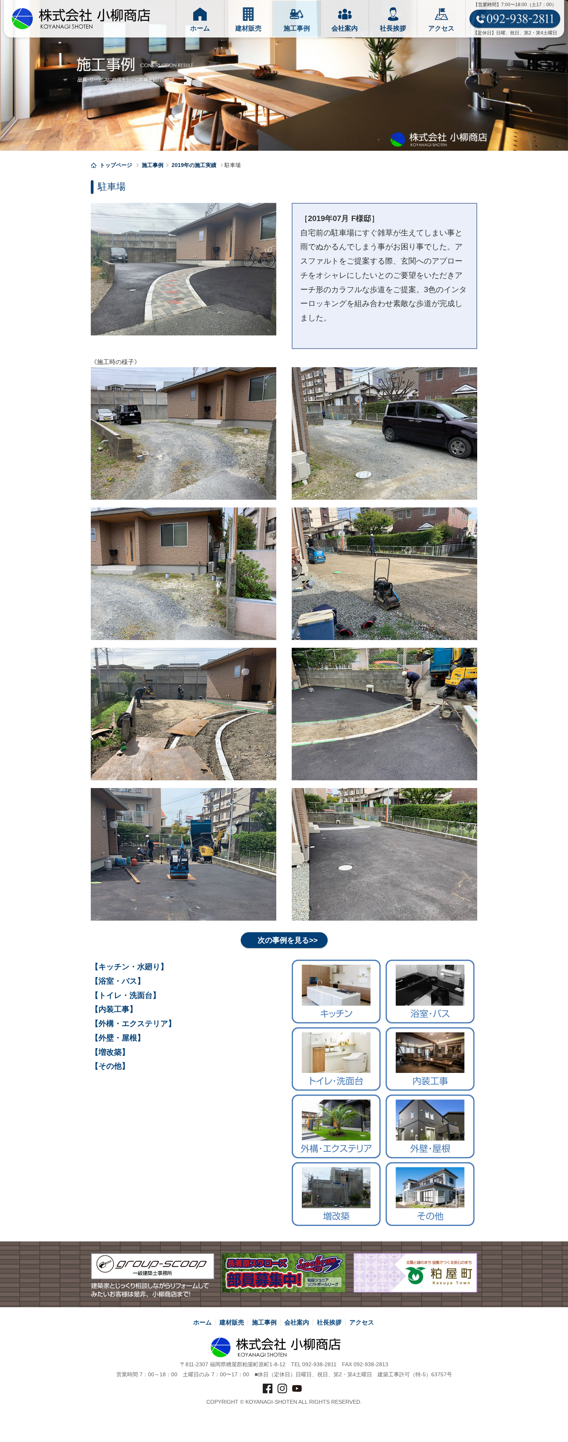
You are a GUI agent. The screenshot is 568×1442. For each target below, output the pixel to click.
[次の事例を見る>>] (284, 932)
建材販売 (231, 1322)
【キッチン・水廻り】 (129, 966)
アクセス (361, 1322)
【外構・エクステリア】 (133, 1023)
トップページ (117, 165)
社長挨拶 (329, 1322)
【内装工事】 (114, 1009)
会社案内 (296, 1322)
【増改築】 (110, 1052)
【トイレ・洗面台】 (125, 995)
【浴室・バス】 (118, 981)
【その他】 (110, 1066)
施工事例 (152, 165)
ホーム (202, 1322)
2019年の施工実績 (194, 165)
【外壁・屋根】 (118, 1037)
